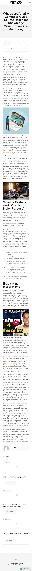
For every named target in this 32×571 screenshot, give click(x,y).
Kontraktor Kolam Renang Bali (15, 563)
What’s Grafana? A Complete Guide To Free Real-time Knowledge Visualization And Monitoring (15, 477)
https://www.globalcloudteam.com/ (12, 363)
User (13, 48)
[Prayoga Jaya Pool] (16, 2)
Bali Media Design (19, 565)
